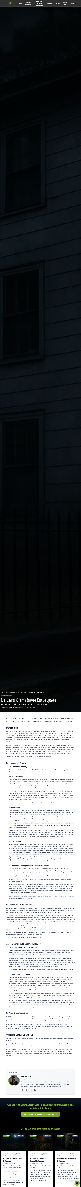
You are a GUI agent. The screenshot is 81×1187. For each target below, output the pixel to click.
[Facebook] (26, 1090)
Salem (7, 692)
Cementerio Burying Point (38, 979)
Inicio (2, 692)
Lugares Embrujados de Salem (18, 692)
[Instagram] (30, 1090)
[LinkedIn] (34, 1090)
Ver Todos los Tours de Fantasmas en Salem (39, 1114)
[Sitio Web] (22, 1090)
